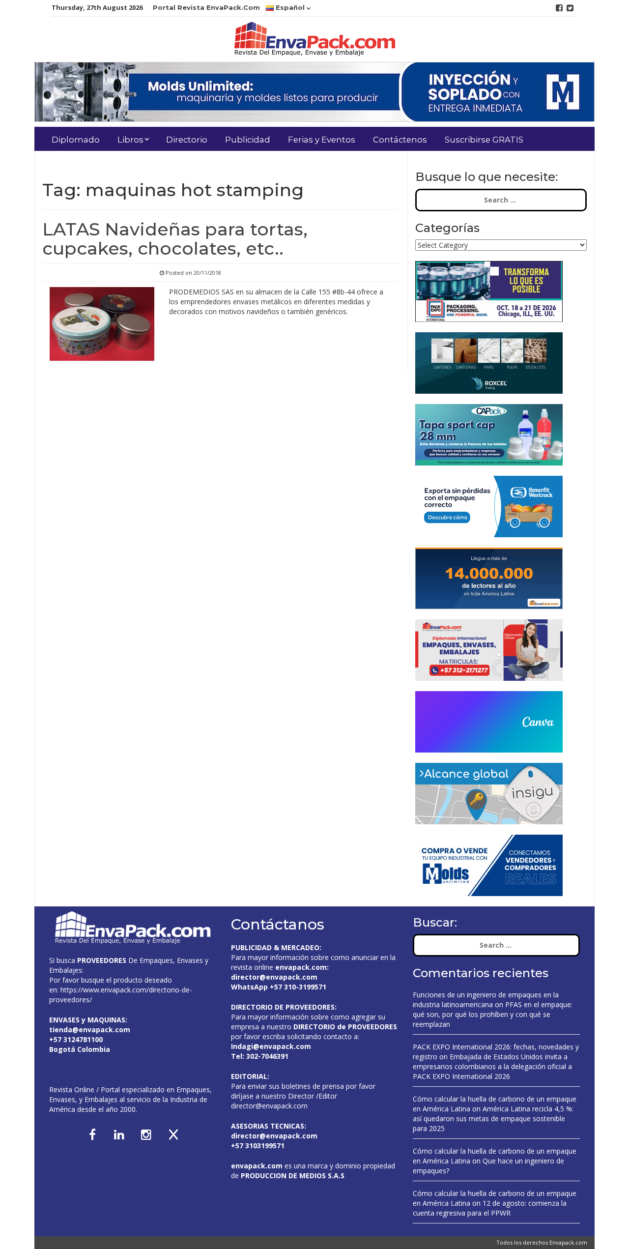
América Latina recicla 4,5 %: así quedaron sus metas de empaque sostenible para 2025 (493, 1118)
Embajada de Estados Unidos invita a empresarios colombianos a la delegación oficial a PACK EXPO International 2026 (492, 1066)
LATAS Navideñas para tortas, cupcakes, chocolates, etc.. (175, 239)
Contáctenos (400, 140)
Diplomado (76, 140)
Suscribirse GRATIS (484, 140)
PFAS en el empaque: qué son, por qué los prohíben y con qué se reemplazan (492, 1014)
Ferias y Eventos (321, 140)
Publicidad (247, 140)
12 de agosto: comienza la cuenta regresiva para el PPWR (490, 1208)
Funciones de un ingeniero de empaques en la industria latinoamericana (486, 999)
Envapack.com (568, 1242)
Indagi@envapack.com (271, 1046)
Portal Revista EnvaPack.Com (206, 7)
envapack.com (301, 967)
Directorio (186, 140)
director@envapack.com (269, 1105)
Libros (130, 140)
